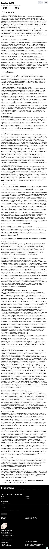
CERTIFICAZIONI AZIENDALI (31, 541)
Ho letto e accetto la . (11, 511)
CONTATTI (40, 490)
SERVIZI (14, 490)
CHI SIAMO (11, 5)
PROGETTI (19, 490)
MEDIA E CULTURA (27, 490)
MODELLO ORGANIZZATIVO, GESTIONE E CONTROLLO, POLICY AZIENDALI (34, 545)
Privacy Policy (16, 511)
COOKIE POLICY (4, 544)
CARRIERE (34, 490)
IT (39, 2)
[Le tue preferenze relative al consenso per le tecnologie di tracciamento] (47, 548)
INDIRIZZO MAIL (4, 501)
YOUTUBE (3, 519)
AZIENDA (3, 506)
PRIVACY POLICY (5, 542)
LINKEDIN (3, 518)
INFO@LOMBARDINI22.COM (30, 517)
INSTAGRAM (3, 517)
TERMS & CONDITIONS (6, 545)
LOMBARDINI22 (4, 5)
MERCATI (9, 490)
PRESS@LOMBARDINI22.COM (31, 518)
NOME (2, 496)
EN (42, 2)
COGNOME (27, 496)
